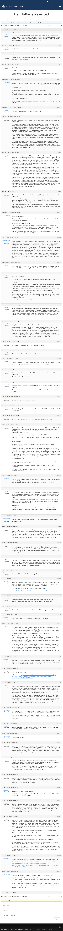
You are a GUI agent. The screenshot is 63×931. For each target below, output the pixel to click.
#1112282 (59, 341)
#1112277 (59, 237)
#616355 (59, 32)
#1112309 (59, 707)
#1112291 (59, 424)
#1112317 (59, 816)
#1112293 (59, 489)
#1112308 (59, 682)
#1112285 (59, 369)
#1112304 (59, 623)
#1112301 (59, 606)
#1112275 (59, 191)
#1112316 (59, 800)
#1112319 (59, 871)
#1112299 (59, 578)
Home (2, 19)
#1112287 (59, 396)
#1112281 (59, 321)
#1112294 (59, 515)
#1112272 (59, 107)
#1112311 (59, 733)
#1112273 (59, 116)
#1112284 (59, 358)
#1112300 (59, 595)
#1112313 (59, 757)
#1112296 (59, 542)
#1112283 (59, 350)
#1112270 (59, 64)
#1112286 (59, 382)
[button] (47, 1)
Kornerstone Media (47, 929)
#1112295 (59, 526)
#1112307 (59, 668)
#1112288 (59, 405)
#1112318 (59, 855)
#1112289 (59, 415)
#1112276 (59, 212)
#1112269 (59, 54)
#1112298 (59, 570)
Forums (6, 19)
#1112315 (59, 787)
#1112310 (59, 723)
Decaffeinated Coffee (13, 19)
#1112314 (59, 774)
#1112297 (59, 557)
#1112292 (59, 475)
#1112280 (59, 305)
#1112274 (59, 152)
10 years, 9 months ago (34, 22)
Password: (6, 910)
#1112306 (59, 656)
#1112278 (59, 262)
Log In (57, 919)
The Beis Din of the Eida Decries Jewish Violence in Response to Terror (36, 591)
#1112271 (59, 79)
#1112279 (59, 273)
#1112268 (59, 45)
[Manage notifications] (59, 927)
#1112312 (59, 742)
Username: (6, 905)
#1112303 (59, 614)
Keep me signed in (9, 915)
